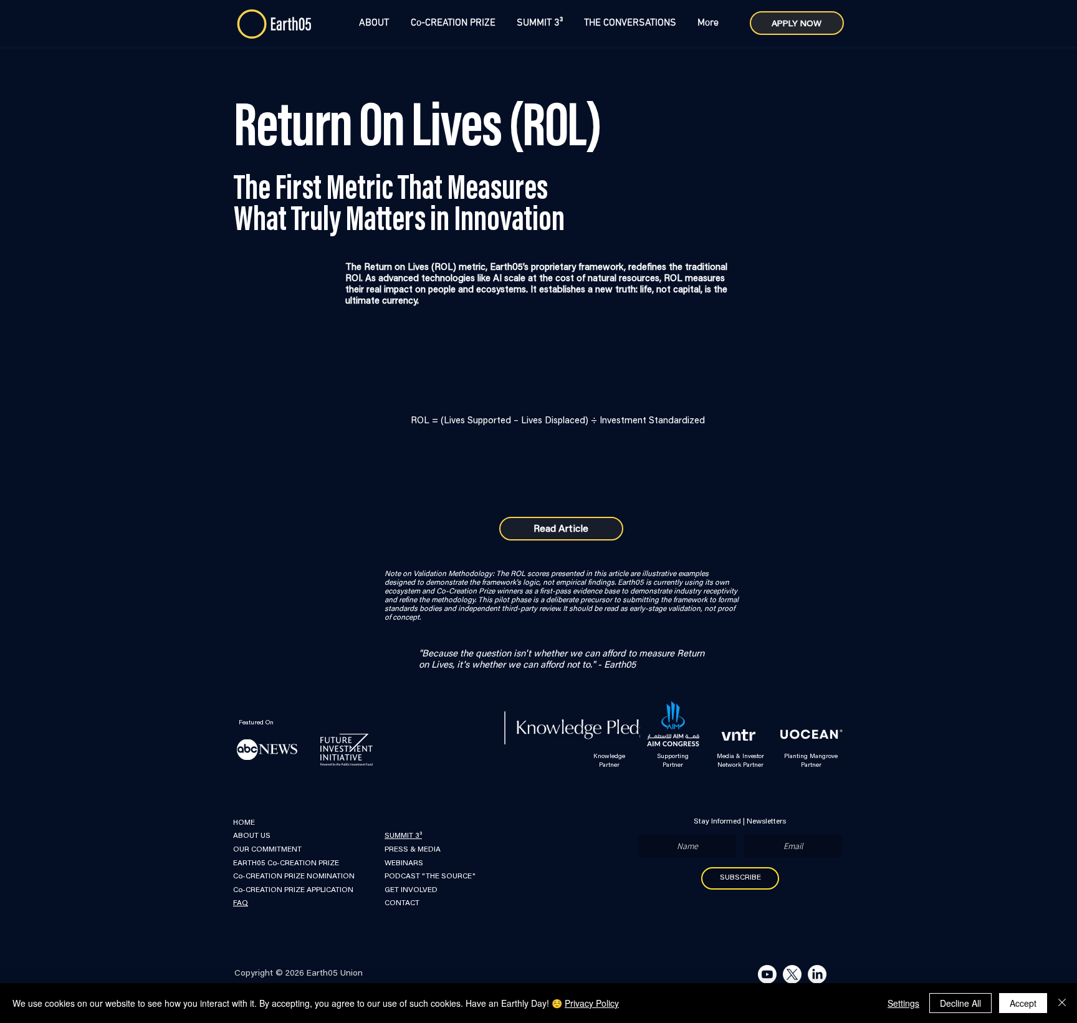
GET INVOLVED (412, 890)
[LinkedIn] (817, 974)
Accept (1023, 1003)
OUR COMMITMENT (267, 849)
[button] (374, 23)
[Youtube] (767, 974)
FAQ (240, 903)
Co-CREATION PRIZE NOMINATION (294, 876)
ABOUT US (251, 836)
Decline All (960, 1003)
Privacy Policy (592, 1003)
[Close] (1062, 1003)
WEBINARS (404, 863)
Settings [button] (903, 1003)
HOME (244, 823)
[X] (792, 974)
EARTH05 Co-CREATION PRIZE (286, 863)
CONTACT (402, 903)
